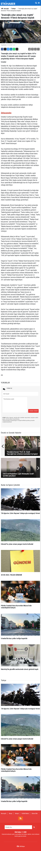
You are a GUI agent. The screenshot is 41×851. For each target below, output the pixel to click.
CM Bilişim (22, 846)
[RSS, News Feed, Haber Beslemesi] (20, 818)
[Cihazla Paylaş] (17, 49)
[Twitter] (5, 49)
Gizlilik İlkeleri (25, 813)
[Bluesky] (8, 49)
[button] (32, 49)
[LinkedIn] (11, 49)
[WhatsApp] (14, 49)
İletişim (17, 813)
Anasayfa (6, 8)
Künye (10, 813)
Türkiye (13, 8)
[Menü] (38, 2)
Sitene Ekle (35, 813)
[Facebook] (2, 49)
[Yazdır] (29, 49)
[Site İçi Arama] (36, 2)
